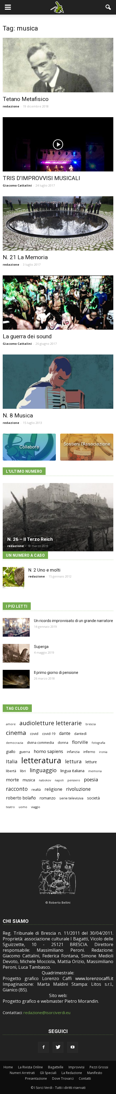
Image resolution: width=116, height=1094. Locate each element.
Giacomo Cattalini (17, 185)
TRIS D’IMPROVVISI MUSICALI (41, 178)
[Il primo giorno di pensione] (16, 679)
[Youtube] (72, 1047)
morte (12, 779)
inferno (89, 751)
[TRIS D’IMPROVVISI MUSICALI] (58, 144)
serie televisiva (71, 798)
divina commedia (40, 742)
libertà (11, 771)
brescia (91, 724)
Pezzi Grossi (99, 1067)
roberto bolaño (21, 798)
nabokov (45, 780)
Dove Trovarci (63, 1078)
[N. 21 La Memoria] (58, 223)
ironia (103, 752)
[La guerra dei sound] (58, 302)
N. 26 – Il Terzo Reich (30, 539)
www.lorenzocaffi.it (94, 978)
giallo (10, 751)
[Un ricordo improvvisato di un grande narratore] (16, 627)
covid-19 (48, 733)
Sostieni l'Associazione (86, 444)
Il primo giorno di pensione (56, 672)
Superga (41, 646)
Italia (12, 761)
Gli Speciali (48, 1073)
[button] (108, 7)
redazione (11, 106)
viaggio (35, 807)
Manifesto (94, 1073)
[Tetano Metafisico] (58, 65)
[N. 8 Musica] (58, 381)
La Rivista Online (30, 1067)
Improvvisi (76, 1067)
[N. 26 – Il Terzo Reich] (58, 517)
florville (80, 742)
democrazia (14, 743)
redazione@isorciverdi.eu (46, 1012)
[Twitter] (58, 1047)
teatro (10, 807)
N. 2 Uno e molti (44, 570)
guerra (24, 751)
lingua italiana (72, 770)
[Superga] (16, 653)
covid (34, 733)
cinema (16, 732)
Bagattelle (55, 1067)
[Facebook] (43, 1047)
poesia (91, 779)
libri (23, 771)
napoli (59, 780)
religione (53, 789)
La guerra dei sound (27, 336)
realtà (36, 789)
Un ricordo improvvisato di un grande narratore (73, 621)
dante (64, 733)
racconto (17, 789)
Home (8, 1067)
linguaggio (43, 770)
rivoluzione (78, 789)
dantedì (80, 733)
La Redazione (72, 1073)
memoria (95, 771)
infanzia (73, 751)
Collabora (29, 447)
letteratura (41, 760)
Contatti (85, 1078)
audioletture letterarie (50, 723)
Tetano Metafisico (26, 99)
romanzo (48, 798)
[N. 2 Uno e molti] (13, 578)
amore (11, 724)
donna (63, 742)
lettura (73, 761)
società (93, 798)
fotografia (98, 743)
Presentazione (36, 1078)
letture (91, 761)
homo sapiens (48, 751)
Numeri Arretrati (22, 1073)
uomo (23, 807)
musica (29, 779)
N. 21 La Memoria (25, 257)
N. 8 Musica (18, 415)
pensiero (73, 780)
